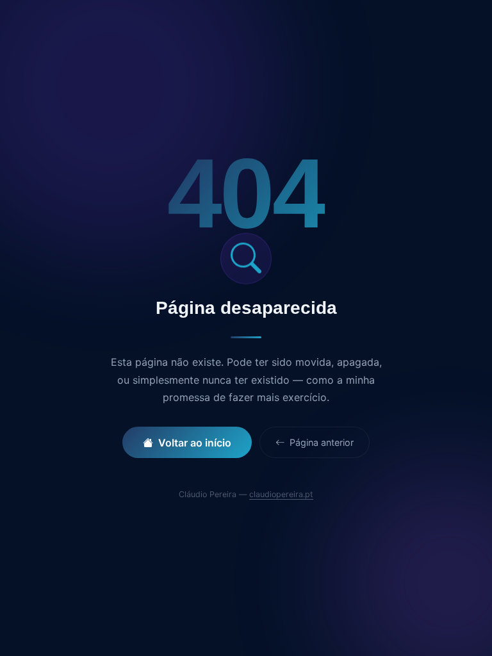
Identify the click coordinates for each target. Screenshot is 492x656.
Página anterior (320, 442)
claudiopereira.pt (281, 494)
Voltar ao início (194, 442)
